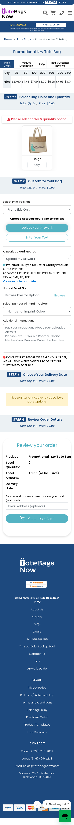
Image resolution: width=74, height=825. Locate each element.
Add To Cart (40, 518)
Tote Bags (24, 39)
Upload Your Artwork (37, 227)
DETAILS (62, 2)
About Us (37, 609)
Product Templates (37, 724)
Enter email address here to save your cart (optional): (35, 498)
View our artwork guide (19, 281)
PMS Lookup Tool (37, 639)
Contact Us (37, 654)
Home (8, 39)
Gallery (37, 617)
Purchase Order (37, 717)
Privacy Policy (37, 688)
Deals (37, 631)
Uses (37, 661)
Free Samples (37, 732)
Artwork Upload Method (19, 251)
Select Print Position (16, 202)
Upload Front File (14, 288)
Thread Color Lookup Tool (37, 646)
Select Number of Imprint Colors (25, 304)
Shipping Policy (37, 710)
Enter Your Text (37, 237)
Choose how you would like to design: (37, 219)
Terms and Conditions (37, 702)
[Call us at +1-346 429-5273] (61, 13)
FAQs (37, 624)
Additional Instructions (18, 320)
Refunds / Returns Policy (37, 695)
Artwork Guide (37, 668)
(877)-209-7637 (42, 751)
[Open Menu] (69, 12)
